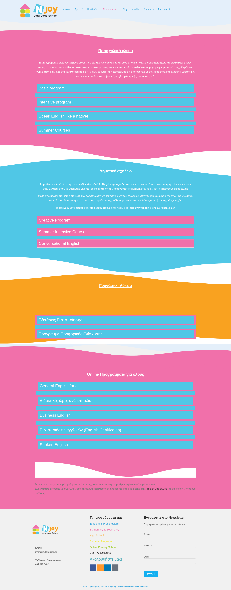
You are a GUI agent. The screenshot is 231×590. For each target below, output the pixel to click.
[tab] (115, 88)
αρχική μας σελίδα (157, 488)
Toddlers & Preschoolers (104, 523)
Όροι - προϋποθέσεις (100, 553)
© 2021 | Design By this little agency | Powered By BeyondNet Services (115, 586)
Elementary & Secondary (104, 529)
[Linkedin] (107, 567)
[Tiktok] (115, 567)
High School (97, 535)
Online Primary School (103, 547)
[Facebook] (93, 567)
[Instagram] (100, 567)
